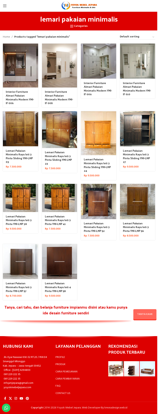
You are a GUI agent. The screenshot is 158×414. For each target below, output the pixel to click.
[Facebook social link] (5, 398)
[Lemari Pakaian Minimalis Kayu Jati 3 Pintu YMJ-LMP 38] (20, 198)
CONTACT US (62, 393)
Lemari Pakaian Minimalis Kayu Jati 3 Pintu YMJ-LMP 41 (58, 220)
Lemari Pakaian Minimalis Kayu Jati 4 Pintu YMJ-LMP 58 (58, 287)
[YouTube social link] (21, 398)
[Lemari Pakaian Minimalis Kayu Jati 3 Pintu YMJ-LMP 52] (98, 201)
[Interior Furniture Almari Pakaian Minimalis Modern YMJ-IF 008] (59, 66)
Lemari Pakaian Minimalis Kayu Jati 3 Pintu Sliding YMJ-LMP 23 (58, 158)
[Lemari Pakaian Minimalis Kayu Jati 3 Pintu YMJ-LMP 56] (137, 201)
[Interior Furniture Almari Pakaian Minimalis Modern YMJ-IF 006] (20, 66)
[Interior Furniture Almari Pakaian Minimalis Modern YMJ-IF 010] (137, 61)
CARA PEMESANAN (66, 371)
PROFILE (60, 357)
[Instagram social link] (15, 398)
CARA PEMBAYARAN (67, 379)
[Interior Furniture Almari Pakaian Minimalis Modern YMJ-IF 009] (98, 61)
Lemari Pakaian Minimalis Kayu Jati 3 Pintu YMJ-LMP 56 (136, 227)
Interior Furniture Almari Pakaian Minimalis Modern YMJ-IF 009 (98, 89)
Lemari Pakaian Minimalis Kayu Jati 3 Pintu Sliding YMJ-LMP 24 (97, 165)
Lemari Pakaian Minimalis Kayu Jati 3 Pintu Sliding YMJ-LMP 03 (19, 156)
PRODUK (60, 364)
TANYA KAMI (144, 314)
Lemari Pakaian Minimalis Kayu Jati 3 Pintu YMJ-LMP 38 (19, 220)
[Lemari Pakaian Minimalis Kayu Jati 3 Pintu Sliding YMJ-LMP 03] (20, 128)
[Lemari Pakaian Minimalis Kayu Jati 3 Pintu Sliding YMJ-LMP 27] (137, 128)
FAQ (58, 386)
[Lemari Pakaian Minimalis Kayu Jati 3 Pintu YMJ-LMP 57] (20, 261)
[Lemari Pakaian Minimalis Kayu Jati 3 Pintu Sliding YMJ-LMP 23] (59, 129)
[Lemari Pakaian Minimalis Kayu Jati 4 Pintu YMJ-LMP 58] (59, 261)
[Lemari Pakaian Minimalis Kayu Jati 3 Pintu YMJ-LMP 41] (59, 198)
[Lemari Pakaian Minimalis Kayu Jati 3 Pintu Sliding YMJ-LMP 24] (98, 133)
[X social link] (10, 398)
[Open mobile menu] (5, 6)
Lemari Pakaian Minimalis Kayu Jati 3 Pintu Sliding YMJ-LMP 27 (136, 156)
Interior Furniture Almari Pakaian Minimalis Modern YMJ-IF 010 (137, 89)
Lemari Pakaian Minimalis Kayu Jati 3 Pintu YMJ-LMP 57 (19, 287)
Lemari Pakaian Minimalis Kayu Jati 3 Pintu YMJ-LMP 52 (97, 227)
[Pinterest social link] (27, 398)
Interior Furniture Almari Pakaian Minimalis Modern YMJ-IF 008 (59, 97)
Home (6, 37)
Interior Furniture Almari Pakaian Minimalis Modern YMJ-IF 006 (20, 97)
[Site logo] (79, 6)
